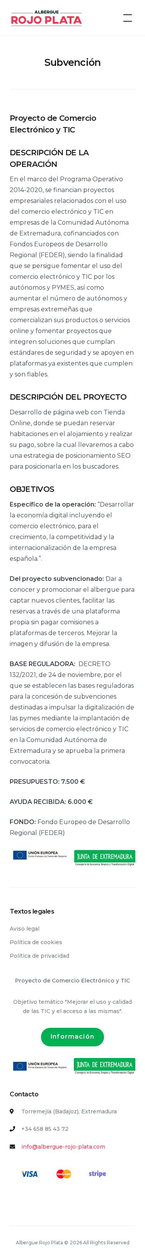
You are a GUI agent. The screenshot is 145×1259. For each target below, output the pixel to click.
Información (72, 1036)
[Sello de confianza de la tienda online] (39, 1201)
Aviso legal (24, 928)
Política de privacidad (39, 955)
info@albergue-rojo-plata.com (63, 1146)
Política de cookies (36, 942)
